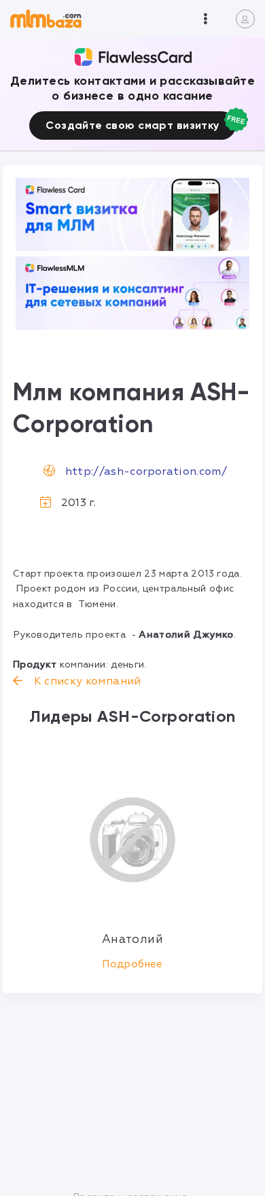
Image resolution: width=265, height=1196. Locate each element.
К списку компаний (86, 681)
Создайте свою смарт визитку (132, 125)
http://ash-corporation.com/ (146, 471)
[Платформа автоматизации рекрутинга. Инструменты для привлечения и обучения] (132, 293)
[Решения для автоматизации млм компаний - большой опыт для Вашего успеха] (132, 214)
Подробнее (132, 964)
